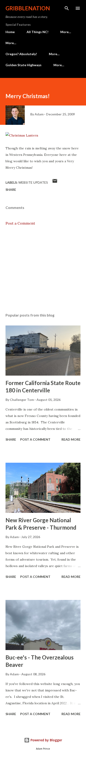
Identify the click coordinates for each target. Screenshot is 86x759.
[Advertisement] (43, 269)
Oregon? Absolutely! (21, 54)
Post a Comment (20, 223)
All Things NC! (37, 32)
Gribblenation (28, 8)
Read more (70, 439)
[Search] (66, 8)
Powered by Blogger (46, 740)
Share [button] (11, 189)
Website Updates (33, 182)
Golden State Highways (24, 65)
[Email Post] (55, 182)
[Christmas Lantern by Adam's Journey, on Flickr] (22, 135)
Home (10, 32)
